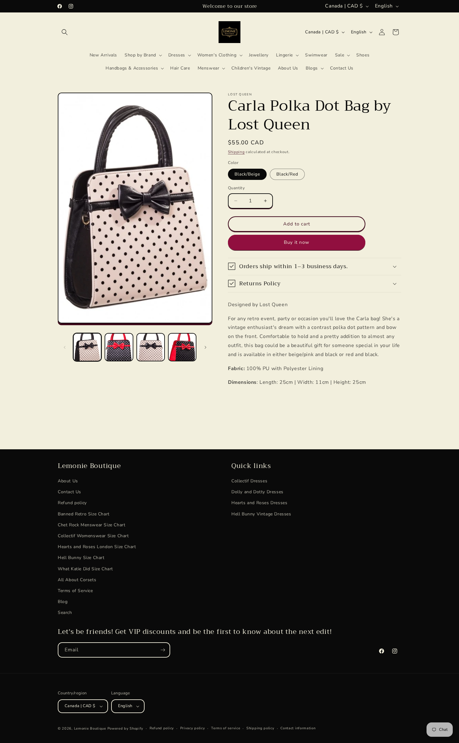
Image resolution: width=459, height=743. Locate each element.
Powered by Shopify (125, 728)
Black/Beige (247, 174)
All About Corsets (77, 580)
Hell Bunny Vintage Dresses (261, 514)
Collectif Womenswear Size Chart (93, 536)
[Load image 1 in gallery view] (87, 347)
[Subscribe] (163, 650)
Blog (62, 602)
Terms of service (225, 728)
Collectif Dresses (249, 481)
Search (65, 613)
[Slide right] (205, 347)
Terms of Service (75, 591)
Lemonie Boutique (90, 728)
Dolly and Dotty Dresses (257, 492)
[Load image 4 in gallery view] (182, 347)
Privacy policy (192, 728)
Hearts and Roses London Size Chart (97, 547)
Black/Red (287, 174)
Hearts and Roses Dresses (259, 503)
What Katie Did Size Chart (85, 569)
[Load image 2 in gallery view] (119, 347)
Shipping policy (260, 728)
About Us (68, 481)
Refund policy (72, 503)
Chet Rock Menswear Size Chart (91, 525)
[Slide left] (65, 347)
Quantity (236, 188)
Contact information (297, 728)
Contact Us (69, 492)
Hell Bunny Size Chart (81, 558)
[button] (65, 32)
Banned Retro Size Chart (84, 514)
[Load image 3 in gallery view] (150, 347)
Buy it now (296, 242)
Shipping (236, 151)
